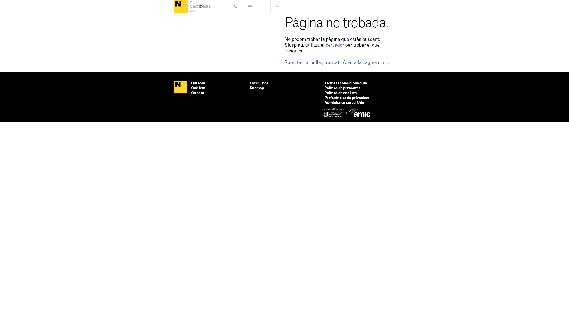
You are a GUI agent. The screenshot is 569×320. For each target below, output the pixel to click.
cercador (335, 45)
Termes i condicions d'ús (346, 83)
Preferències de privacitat (347, 98)
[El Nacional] (181, 6)
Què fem (198, 88)
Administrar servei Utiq (344, 102)
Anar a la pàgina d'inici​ (367, 62)
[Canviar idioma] (263, 6)
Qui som (198, 83)
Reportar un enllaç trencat (311, 62)
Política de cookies (341, 93)
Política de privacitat (342, 88)
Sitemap (257, 88)
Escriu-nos (259, 83)
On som (197, 93)
